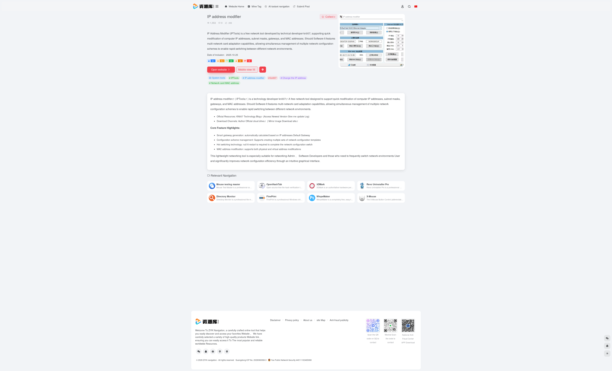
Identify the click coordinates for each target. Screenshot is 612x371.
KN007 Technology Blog (248, 116)
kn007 (282, 99)
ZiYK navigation (210, 360)
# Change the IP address (293, 77)
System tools (218, 77)
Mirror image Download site (282, 121)
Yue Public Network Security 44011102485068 (291, 360)
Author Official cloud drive (251, 121)
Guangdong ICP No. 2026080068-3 (251, 360)
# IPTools (234, 77)
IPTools (240, 99)
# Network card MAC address (224, 83)
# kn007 (272, 77)
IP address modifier (221, 99)
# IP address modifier (253, 77)
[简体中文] (416, 6)
